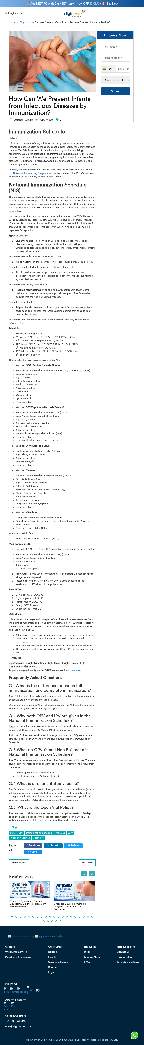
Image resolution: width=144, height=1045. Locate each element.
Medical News (92, 957)
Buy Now (112, 3)
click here (75, 670)
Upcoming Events (58, 962)
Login (51, 972)
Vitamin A (38, 838)
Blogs (87, 952)
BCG (12, 833)
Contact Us (123, 952)
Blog (22, 22)
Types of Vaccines (20, 838)
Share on (12, 847)
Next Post (87, 863)
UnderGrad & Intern (16, 952)
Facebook (34, 845)
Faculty (52, 957)
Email (34, 852)
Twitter (74, 845)
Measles (60, 833)
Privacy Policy (124, 957)
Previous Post (19, 863)
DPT (20, 833)
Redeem (53, 952)
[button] (12, 916)
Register (53, 967)
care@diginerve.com (18, 1026)
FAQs (87, 962)
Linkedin (54, 845)
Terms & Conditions (128, 962)
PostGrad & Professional (18, 957)
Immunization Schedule (39, 833)
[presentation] (84, 873)
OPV (70, 833)
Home (12, 22)
